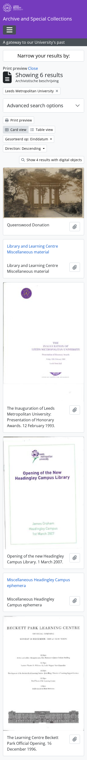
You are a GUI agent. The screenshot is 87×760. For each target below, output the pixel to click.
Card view (17, 129)
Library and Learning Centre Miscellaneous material (32, 249)
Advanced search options (35, 105)
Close (33, 68)
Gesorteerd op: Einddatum (27, 139)
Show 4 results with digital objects (54, 160)
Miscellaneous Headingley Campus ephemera (38, 582)
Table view (44, 129)
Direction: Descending (23, 148)
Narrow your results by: (43, 55)
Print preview (20, 120)
